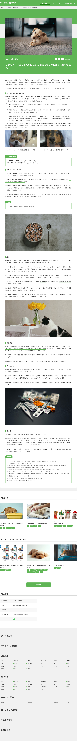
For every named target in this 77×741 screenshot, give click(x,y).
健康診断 (56, 702)
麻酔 (15, 666)
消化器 (33, 571)
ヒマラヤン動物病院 (8, 2)
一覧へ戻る (38, 584)
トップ (2, 7)
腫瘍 (37, 571)
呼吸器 (29, 571)
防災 (15, 668)
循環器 (34, 569)
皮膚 (29, 661)
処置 (42, 689)
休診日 (2, 702)
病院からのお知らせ (70, 3)
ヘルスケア (43, 666)
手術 (68, 666)
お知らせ (2, 569)
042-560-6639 (16, 610)
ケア (42, 702)
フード (55, 666)
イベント (16, 702)
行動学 (58, 567)
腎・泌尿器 (40, 569)
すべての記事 (45, 3)
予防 (2, 661)
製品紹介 (8, 569)
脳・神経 (30, 663)
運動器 (2, 666)
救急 (63, 59)
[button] (38, 636)
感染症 (68, 663)
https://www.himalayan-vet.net (20, 614)
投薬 (29, 668)
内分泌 (45, 569)
